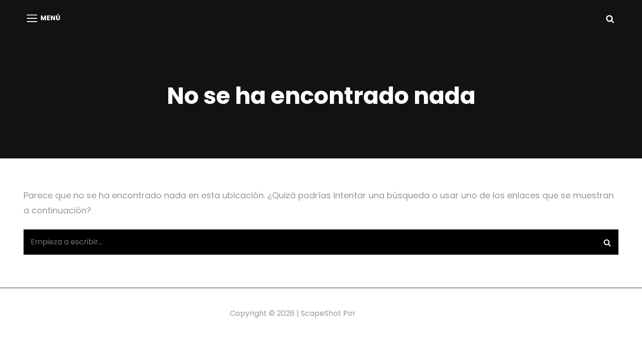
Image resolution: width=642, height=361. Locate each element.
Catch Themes (385, 313)
